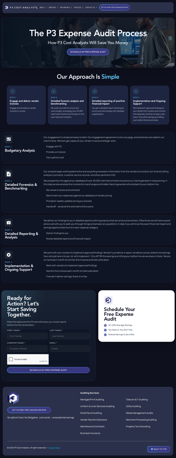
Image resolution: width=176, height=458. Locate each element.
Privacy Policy (54, 447)
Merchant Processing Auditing (141, 419)
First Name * (14, 330)
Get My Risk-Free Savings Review (114, 7)
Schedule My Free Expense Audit (88, 51)
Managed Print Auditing (92, 399)
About (42, 7)
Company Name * (16, 343)
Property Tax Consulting (138, 426)
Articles (77, 7)
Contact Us (90, 7)
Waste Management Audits (139, 412)
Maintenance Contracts (92, 426)
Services (52, 7)
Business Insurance (90, 433)
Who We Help (65, 7)
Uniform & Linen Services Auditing (97, 406)
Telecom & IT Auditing (137, 399)
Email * (53, 343)
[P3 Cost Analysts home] (21, 7)
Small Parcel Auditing (91, 412)
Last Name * (56, 330)
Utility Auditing (133, 406)
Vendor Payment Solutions (93, 419)
